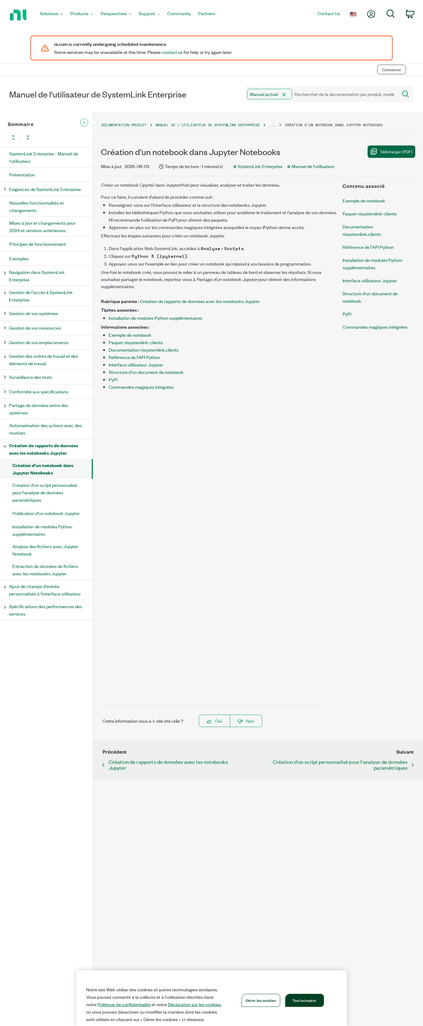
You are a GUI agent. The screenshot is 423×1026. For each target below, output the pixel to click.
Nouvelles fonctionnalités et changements (36, 206)
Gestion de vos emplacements (38, 342)
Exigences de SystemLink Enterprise (45, 189)
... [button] (272, 125)
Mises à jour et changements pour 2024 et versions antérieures (42, 226)
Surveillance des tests (30, 377)
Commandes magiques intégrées (141, 386)
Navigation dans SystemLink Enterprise (37, 276)
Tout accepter (304, 1000)
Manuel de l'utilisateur (313, 166)
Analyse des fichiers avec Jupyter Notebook (45, 550)
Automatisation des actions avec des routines (45, 429)
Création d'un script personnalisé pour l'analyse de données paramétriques (44, 492)
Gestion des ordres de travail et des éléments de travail (43, 359)
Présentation (22, 174)
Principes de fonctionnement (37, 243)
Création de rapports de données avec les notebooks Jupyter (43, 449)
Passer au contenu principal (30, 56)
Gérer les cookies (261, 1000)
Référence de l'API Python (134, 357)
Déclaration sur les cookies (194, 1004)
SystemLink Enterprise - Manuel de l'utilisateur (43, 157)
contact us (172, 52)
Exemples (18, 258)
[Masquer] (84, 123)
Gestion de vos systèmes (33, 313)
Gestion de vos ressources (35, 327)
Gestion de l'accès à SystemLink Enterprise (41, 296)
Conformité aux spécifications (38, 391)
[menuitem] (51, 15)
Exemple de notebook (130, 334)
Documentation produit (123, 125)
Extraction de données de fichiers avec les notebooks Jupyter (45, 570)
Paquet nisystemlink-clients (136, 342)
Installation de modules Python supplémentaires (42, 530)
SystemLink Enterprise (260, 166)
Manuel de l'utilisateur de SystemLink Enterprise (208, 125)
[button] (284, 95)
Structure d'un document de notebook (146, 372)
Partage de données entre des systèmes (38, 409)
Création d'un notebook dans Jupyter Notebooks (42, 469)
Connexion (391, 69)
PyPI (113, 379)
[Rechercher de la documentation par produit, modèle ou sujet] (405, 94)
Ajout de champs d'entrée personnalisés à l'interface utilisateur (45, 590)
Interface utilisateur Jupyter (136, 364)
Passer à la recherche (86, 56)
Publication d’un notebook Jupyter (46, 513)
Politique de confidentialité (124, 1004)
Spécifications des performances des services (45, 610)
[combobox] (321, 94)
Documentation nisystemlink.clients (144, 349)
